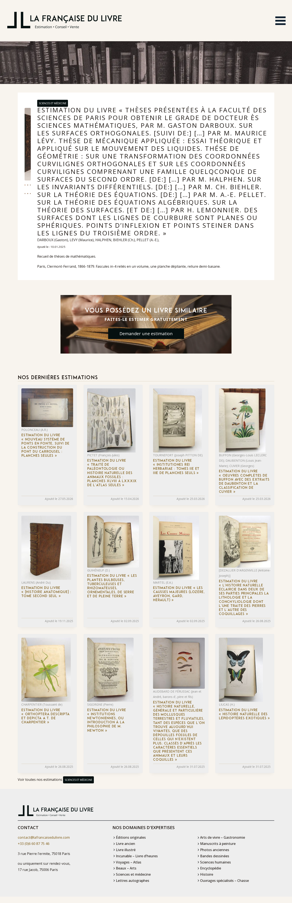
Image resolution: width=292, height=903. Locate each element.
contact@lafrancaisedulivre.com (44, 837)
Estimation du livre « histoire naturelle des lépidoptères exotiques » (244, 714)
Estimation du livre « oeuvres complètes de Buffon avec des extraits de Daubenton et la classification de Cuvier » (244, 482)
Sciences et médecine (52, 103)
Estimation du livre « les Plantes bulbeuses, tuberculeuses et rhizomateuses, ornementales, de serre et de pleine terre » (112, 586)
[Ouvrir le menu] (280, 20)
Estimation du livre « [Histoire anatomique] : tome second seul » (46, 592)
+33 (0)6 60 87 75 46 (33, 843)
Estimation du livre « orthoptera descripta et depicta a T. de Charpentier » (45, 716)
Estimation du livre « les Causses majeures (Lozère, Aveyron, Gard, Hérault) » (179, 594)
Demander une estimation (146, 333)
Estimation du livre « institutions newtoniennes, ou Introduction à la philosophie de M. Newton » (106, 721)
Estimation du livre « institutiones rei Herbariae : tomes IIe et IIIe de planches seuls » (176, 467)
